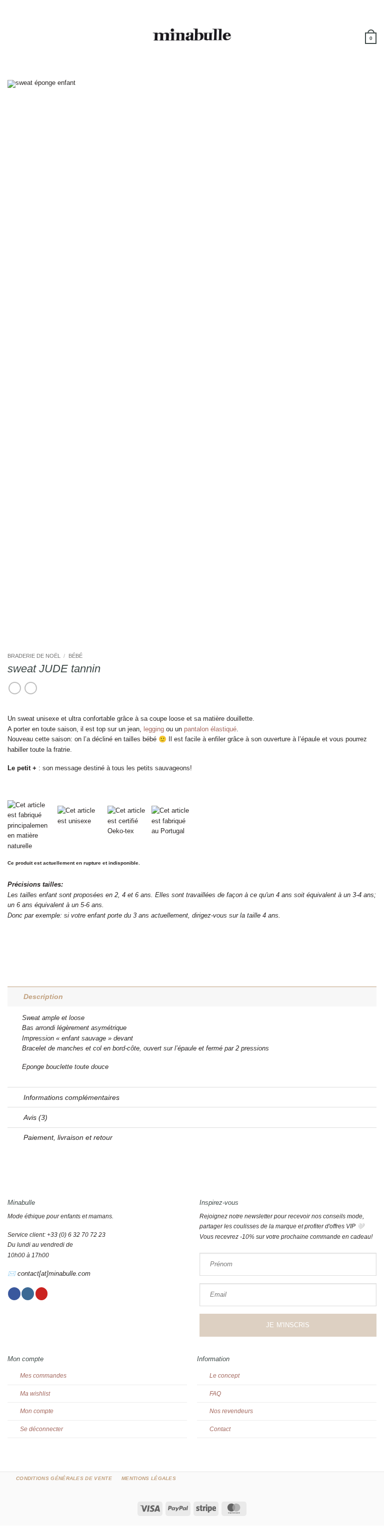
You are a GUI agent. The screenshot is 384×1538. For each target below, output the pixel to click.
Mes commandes (43, 1376)
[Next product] (14, 688)
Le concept (225, 1376)
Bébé (75, 656)
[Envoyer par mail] (22, 946)
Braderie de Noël (34, 656)
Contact (220, 1429)
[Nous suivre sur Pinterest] (42, 1293)
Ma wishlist (35, 1394)
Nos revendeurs (231, 1411)
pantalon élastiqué (210, 729)
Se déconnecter (41, 1429)
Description (43, 997)
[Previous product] (30, 688)
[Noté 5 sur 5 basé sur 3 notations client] (192, 705)
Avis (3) (36, 1117)
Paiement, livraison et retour (68, 1137)
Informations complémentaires (72, 1097)
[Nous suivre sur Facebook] (14, 1293)
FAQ (215, 1394)
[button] (12, 34)
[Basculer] (15, 996)
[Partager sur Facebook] (12, 946)
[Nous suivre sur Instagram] (28, 1293)
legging (154, 729)
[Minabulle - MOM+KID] (192, 35)
